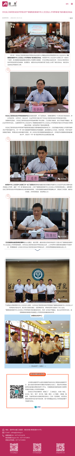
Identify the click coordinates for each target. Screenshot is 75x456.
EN (67, 4)
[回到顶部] (72, 453)
